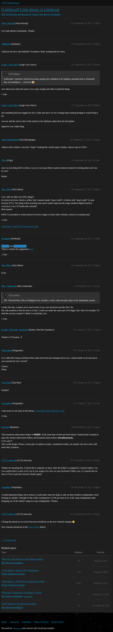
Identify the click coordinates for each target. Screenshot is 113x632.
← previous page (8, 540)
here (31, 249)
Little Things (33, 527)
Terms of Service (41, 622)
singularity (28, 596)
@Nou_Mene (20, 246)
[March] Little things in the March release (22, 559)
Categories (14, 622)
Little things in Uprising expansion (18, 603)
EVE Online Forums (10, 3)
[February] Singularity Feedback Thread (21, 592)
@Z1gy (5, 246)
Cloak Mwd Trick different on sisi (49, 411)
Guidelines (26, 622)
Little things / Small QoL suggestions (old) (19, 226)
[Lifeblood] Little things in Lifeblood (30, 9)
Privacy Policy (57, 622)
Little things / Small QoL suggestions (20, 570)
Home (4, 622)
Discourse (17, 628)
